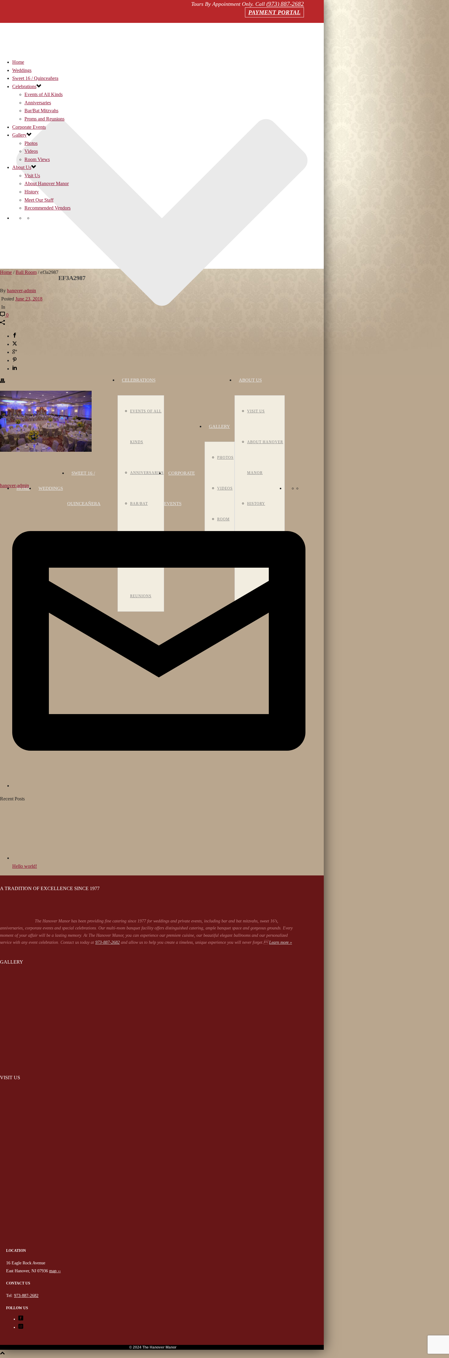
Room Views (37, 159)
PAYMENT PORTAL (274, 12)
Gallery (219, 426)
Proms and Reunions (44, 118)
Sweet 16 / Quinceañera (35, 78)
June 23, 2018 (28, 298)
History (31, 191)
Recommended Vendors (47, 207)
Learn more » (280, 942)
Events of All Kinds (43, 94)
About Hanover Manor (46, 183)
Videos (225, 488)
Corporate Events (29, 127)
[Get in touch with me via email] (158, 785)
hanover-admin (21, 290)
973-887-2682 (107, 942)
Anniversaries (147, 473)
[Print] (2, 381)
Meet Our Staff (38, 200)
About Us (250, 380)
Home (23, 488)
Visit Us (256, 411)
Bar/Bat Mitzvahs (41, 110)
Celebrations (138, 380)
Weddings (50, 488)
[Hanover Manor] (152, 1243)
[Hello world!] (45, 857)
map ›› (55, 1271)
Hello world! (24, 866)
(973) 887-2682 (285, 4)
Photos (225, 457)
